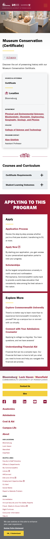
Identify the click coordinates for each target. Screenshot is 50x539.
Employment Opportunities (12, 481)
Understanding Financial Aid (21, 346)
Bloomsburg (7, 443)
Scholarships (13, 264)
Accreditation (8, 499)
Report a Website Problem (12, 491)
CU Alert (6, 484)
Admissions (9, 415)
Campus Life (9, 427)
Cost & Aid (8, 421)
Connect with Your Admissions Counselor (22, 330)
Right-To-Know (8, 509)
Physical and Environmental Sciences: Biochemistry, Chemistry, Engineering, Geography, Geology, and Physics (24, 116)
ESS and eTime (8, 478)
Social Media (7, 488)
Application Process (17, 228)
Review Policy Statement (13, 528)
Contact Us (25, 386)
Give (25, 393)
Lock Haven (7, 446)
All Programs (11, 57)
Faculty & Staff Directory (12, 461)
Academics (9, 408)
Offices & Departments (11, 464)
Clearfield (6, 453)
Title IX (5, 516)
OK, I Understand (14, 533)
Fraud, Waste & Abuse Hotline (14, 506)
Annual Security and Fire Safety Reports (18, 502)
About (6, 434)
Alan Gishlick (12, 139)
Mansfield (6, 449)
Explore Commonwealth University (25, 307)
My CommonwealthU (10, 468)
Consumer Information (11, 513)
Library (5, 471)
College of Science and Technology (23, 129)
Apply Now (11, 246)
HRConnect (7, 474)
